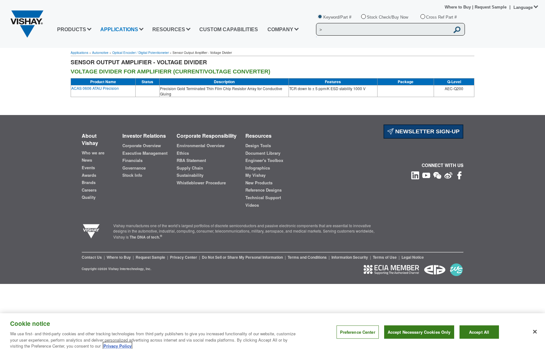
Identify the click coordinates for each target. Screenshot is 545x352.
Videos (252, 205)
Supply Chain (190, 168)
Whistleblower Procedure (201, 183)
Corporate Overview (141, 145)
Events (88, 167)
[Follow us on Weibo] (448, 174)
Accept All (479, 332)
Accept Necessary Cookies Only (419, 332)
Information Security (350, 257)
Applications (79, 52)
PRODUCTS (71, 29)
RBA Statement (191, 160)
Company (280, 29)
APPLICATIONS (119, 29)
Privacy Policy (117, 346)
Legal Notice (412, 257)
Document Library (262, 153)
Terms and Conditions (308, 257)
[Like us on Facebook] (459, 174)
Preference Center (357, 332)
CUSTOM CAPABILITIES (228, 29)
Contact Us (92, 257)
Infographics (257, 168)
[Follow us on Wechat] (437, 174)
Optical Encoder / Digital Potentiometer (140, 52)
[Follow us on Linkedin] (415, 174)
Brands (89, 182)
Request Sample (151, 257)
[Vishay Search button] (457, 29)
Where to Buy (458, 7)
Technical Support (263, 197)
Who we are (93, 153)
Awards (89, 175)
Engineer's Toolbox (264, 160)
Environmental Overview (201, 145)
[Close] (535, 332)
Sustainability (190, 175)
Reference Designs (263, 190)
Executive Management (144, 153)
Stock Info (132, 175)
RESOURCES (168, 29)
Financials (132, 160)
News (87, 160)
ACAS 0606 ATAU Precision (95, 88)
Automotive (100, 52)
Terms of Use (385, 257)
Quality (89, 197)
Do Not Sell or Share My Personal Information (243, 257)
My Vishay (255, 175)
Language (523, 7)
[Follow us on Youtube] (426, 174)
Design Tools (258, 145)
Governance (134, 168)
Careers (89, 190)
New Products (258, 183)
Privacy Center (184, 257)
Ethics (183, 153)
